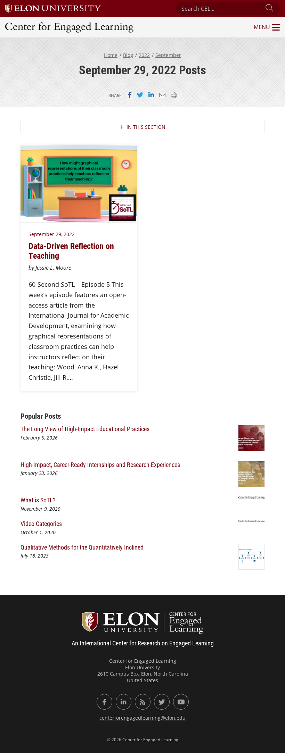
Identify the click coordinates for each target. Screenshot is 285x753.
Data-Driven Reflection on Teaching (71, 250)
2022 (144, 55)
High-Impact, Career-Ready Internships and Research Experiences (101, 464)
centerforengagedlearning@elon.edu (142, 717)
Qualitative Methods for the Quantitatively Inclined (82, 547)
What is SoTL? (38, 500)
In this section (146, 127)
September (168, 55)
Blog (128, 55)
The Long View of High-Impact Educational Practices (86, 429)
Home (110, 55)
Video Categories (41, 523)
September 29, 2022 (51, 234)
